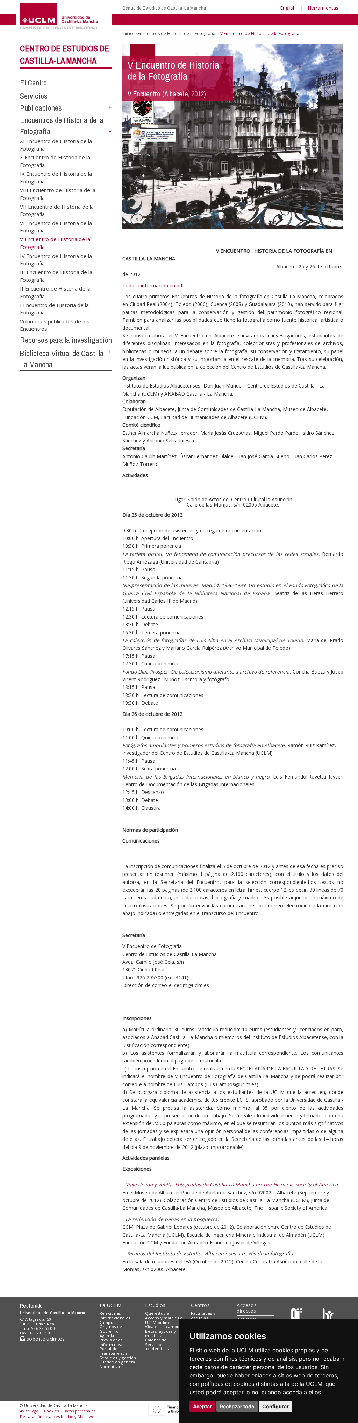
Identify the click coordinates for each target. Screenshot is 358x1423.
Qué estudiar (158, 1313)
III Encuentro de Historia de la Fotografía (56, 275)
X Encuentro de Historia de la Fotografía (55, 161)
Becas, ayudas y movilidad (160, 1333)
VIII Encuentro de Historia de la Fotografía (57, 194)
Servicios (34, 96)
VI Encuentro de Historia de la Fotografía (56, 226)
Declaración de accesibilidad (46, 1416)
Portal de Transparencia (114, 1351)
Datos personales (79, 1411)
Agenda (107, 1335)
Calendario (155, 1339)
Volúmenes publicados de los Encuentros (55, 325)
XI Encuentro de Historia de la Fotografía (56, 144)
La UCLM (111, 1305)
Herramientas (323, 8)
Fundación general (118, 1362)
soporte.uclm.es (45, 1338)
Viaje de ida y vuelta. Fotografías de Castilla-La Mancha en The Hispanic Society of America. (232, 1184)
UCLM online (157, 1322)
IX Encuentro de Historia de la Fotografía (56, 177)
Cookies (51, 1411)
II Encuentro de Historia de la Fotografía (55, 292)
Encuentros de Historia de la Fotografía (176, 33)
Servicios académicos (157, 1347)
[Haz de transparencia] (297, 1315)
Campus (107, 1322)
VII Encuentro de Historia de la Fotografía (57, 210)
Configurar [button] (275, 1406)
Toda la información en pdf (153, 285)
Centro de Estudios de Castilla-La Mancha (164, 8)
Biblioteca (246, 1318)
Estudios (155, 1305)
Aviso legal (30, 1411)
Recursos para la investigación (66, 340)
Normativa (110, 1366)
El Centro (33, 82)
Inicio (127, 33)
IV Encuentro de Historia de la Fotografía (56, 259)
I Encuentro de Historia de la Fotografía (54, 308)
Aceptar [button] (202, 1406)
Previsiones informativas (112, 1342)
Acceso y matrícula (163, 1317)
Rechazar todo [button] (237, 1406)
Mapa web (87, 1416)
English (288, 8)
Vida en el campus (163, 1326)
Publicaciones (41, 108)
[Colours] (328, 1315)
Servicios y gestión (118, 1357)
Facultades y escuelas (203, 1315)
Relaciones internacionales (115, 1315)
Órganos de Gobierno (111, 1329)
